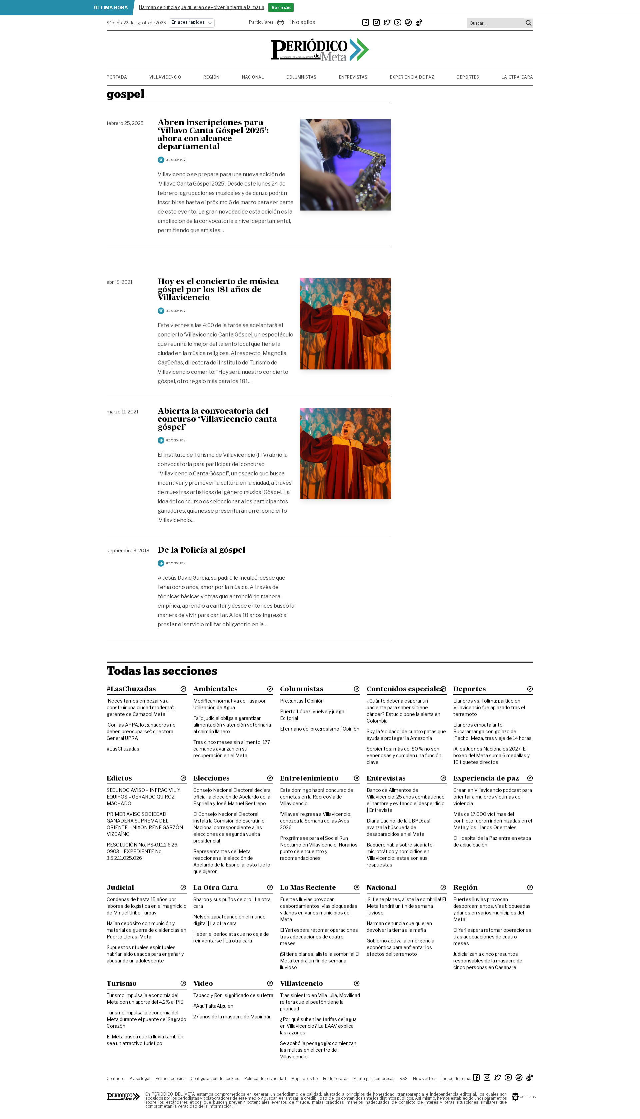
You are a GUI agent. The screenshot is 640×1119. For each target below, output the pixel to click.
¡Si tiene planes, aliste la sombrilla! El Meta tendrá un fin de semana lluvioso (319, 960)
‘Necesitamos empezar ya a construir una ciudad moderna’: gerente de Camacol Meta (140, 707)
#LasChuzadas (123, 749)
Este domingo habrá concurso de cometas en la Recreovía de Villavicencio (316, 796)
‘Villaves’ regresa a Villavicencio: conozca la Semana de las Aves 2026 (315, 820)
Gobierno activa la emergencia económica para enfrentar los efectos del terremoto (400, 947)
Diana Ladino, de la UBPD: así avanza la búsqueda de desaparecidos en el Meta (398, 827)
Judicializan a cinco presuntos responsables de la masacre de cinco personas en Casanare (487, 960)
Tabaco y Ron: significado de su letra (233, 995)
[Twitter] (387, 22)
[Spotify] (408, 22)
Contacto (115, 1078)
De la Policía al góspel (201, 551)
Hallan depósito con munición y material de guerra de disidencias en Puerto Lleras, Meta (146, 929)
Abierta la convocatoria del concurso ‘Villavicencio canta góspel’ (217, 420)
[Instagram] (376, 22)
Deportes (468, 77)
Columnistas (301, 77)
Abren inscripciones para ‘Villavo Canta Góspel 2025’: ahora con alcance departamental (213, 135)
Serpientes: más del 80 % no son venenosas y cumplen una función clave (404, 755)
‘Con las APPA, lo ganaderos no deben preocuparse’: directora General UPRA (141, 731)
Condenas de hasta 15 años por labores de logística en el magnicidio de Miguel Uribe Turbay (147, 905)
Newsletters (424, 1078)
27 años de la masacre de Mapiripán (232, 1016)
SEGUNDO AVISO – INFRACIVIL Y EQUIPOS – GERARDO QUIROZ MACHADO (143, 796)
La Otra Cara (517, 77)
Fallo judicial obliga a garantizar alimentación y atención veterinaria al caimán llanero (232, 724)
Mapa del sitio (304, 1078)
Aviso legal (140, 1078)
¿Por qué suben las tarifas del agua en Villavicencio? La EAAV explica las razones (318, 1025)
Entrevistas (353, 77)
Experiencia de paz (412, 77)
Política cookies (170, 1078)
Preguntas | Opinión (302, 701)
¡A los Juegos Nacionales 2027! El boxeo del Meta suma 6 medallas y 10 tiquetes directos (491, 755)
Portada (117, 77)
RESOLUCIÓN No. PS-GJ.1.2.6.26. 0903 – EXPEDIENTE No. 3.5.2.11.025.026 (142, 851)
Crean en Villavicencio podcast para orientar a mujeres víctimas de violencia (492, 796)
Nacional (253, 77)
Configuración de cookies (215, 1078)
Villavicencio (165, 77)
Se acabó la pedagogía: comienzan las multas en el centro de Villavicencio (318, 1049)
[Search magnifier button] (528, 23)
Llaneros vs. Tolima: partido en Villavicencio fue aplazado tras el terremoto (489, 707)
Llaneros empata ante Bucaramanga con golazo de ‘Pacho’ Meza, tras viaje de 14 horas (492, 731)
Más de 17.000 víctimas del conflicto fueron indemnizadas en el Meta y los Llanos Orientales (492, 820)
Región (211, 77)
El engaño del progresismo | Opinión (319, 729)
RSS (404, 1078)
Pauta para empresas (374, 1078)
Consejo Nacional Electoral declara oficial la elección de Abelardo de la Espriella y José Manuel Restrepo (232, 796)
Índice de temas (457, 1078)
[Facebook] (366, 22)
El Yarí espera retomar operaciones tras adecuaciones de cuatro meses (319, 936)
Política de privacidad (265, 1078)
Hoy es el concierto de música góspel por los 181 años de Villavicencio (218, 290)
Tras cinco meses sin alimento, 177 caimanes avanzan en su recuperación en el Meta (231, 748)
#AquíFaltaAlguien (213, 1006)
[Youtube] (398, 22)
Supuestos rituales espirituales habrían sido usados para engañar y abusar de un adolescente (145, 953)
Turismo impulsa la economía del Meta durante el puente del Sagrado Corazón (146, 1019)
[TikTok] (419, 22)
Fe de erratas (335, 1078)
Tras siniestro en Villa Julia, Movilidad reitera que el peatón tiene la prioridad (320, 1001)
